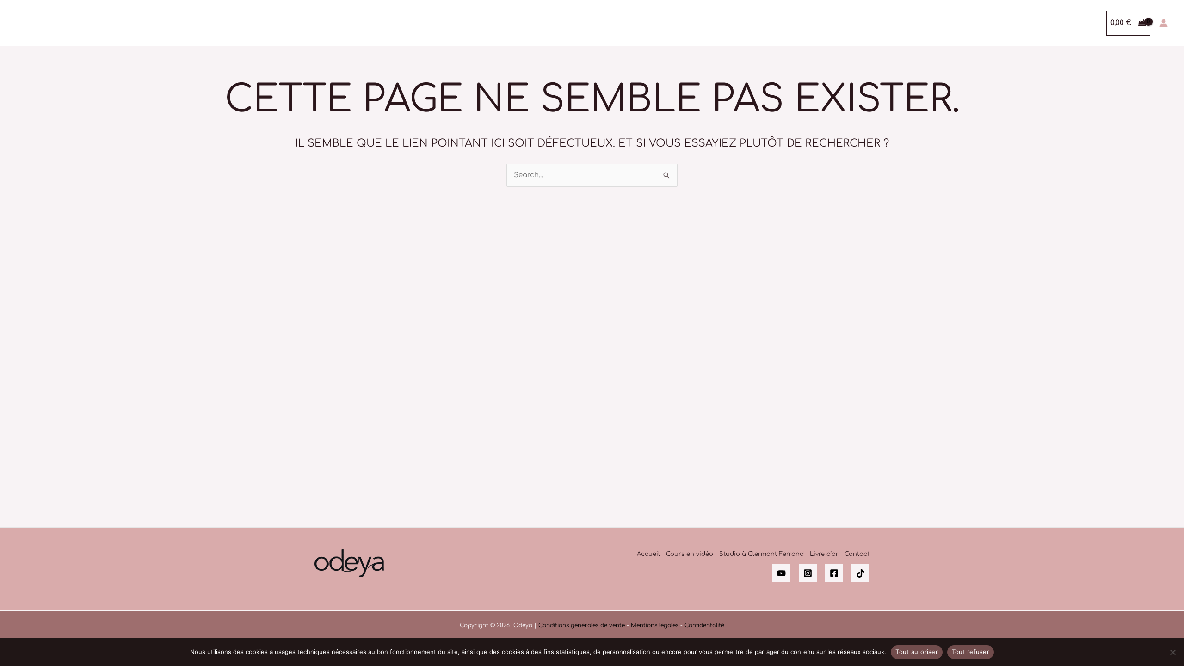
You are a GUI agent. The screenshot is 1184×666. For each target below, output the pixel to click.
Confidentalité (704, 625)
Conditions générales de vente (581, 625)
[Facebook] (834, 573)
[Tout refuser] (1172, 652)
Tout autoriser (916, 651)
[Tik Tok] (860, 573)
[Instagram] (808, 573)
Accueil (648, 554)
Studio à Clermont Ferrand (761, 554)
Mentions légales (654, 625)
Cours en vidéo (689, 554)
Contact (857, 554)
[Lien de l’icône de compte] (1163, 23)
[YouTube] (781, 573)
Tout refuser (970, 651)
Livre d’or (824, 554)
